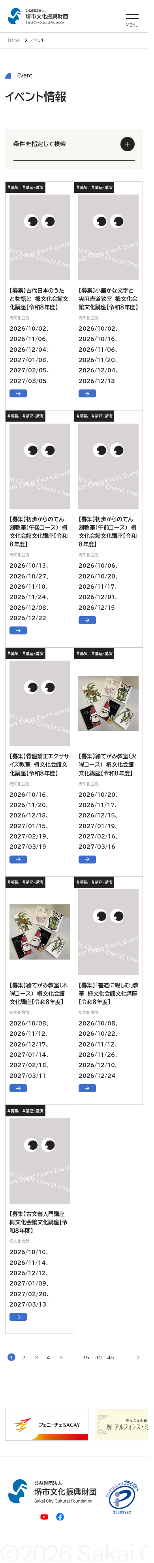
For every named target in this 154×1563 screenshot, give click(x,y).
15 (86, 1357)
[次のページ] (138, 1357)
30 (98, 1357)
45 (111, 1357)
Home (14, 40)
